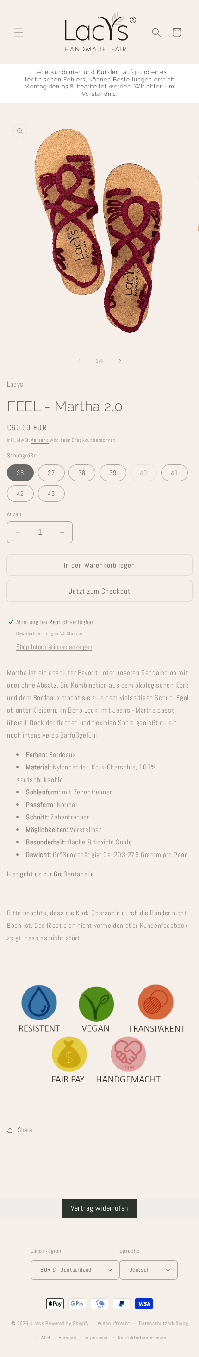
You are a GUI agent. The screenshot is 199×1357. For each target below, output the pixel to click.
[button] (18, 32)
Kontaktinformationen (142, 1337)
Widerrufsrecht (114, 1323)
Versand (40, 440)
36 (20, 473)
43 (51, 493)
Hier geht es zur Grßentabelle (50, 873)
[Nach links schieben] (79, 360)
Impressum (97, 1337)
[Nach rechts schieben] (120, 360)
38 (82, 473)
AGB (45, 1337)
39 (113, 473)
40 (148, 474)
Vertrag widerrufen (99, 1208)
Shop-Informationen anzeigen (54, 647)
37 (51, 473)
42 (20, 493)
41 (174, 473)
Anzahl (15, 514)
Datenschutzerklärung (163, 1323)
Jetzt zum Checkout (100, 591)
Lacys (37, 1323)
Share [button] (25, 1130)
